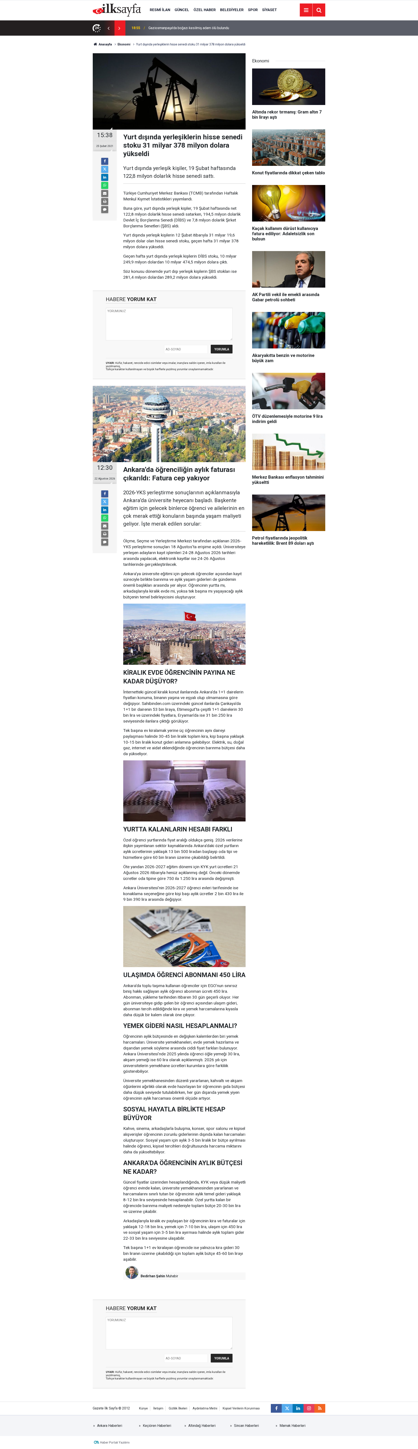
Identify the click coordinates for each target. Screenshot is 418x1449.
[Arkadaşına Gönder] (104, 193)
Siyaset (269, 10)
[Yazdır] (104, 201)
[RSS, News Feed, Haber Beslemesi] (319, 1408)
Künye (143, 1408)
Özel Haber (205, 10)
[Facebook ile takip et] (276, 1408)
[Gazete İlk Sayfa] (117, 10)
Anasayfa (105, 44)
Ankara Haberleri (109, 1426)
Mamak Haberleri (292, 1426)
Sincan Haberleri (246, 1426)
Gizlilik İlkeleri (178, 1408)
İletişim (158, 1408)
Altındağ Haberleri (202, 1426)
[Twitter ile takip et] (287, 1408)
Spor (253, 10)
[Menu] (306, 10)
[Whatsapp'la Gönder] (104, 185)
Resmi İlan (160, 10)
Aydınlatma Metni (205, 1408)
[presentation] (108, 28)
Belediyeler (232, 10)
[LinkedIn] (104, 177)
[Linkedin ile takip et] (298, 1408)
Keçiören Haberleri (157, 1426)
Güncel (182, 10)
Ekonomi (124, 44)
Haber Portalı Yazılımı (115, 1442)
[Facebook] (104, 161)
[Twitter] (104, 169)
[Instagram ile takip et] (308, 1408)
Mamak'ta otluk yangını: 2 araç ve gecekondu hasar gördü (191, 28)
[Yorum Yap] (104, 209)
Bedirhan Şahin (153, 1276)
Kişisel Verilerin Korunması (241, 1408)
